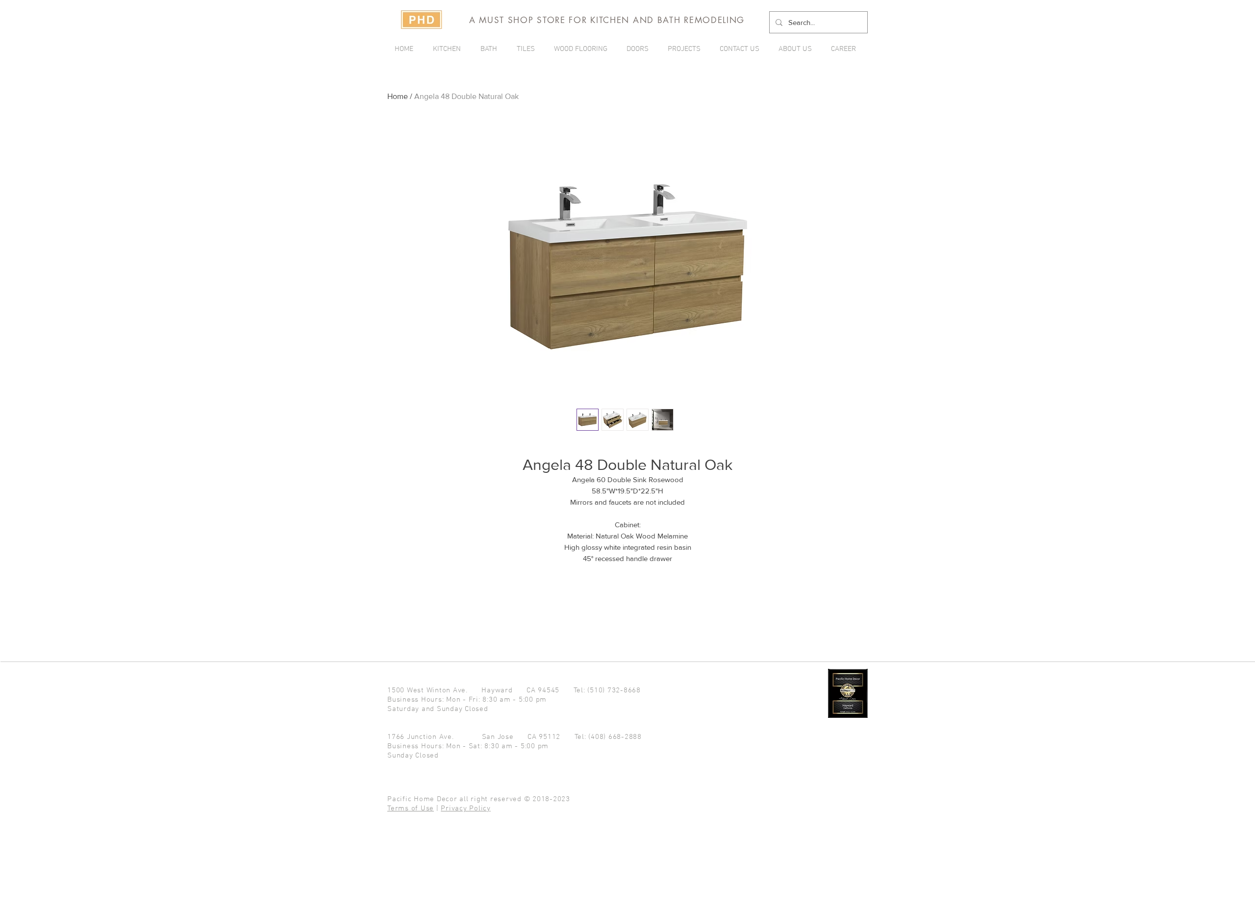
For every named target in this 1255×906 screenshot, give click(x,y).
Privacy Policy (466, 808)
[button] (686, 49)
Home (397, 96)
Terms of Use (410, 808)
